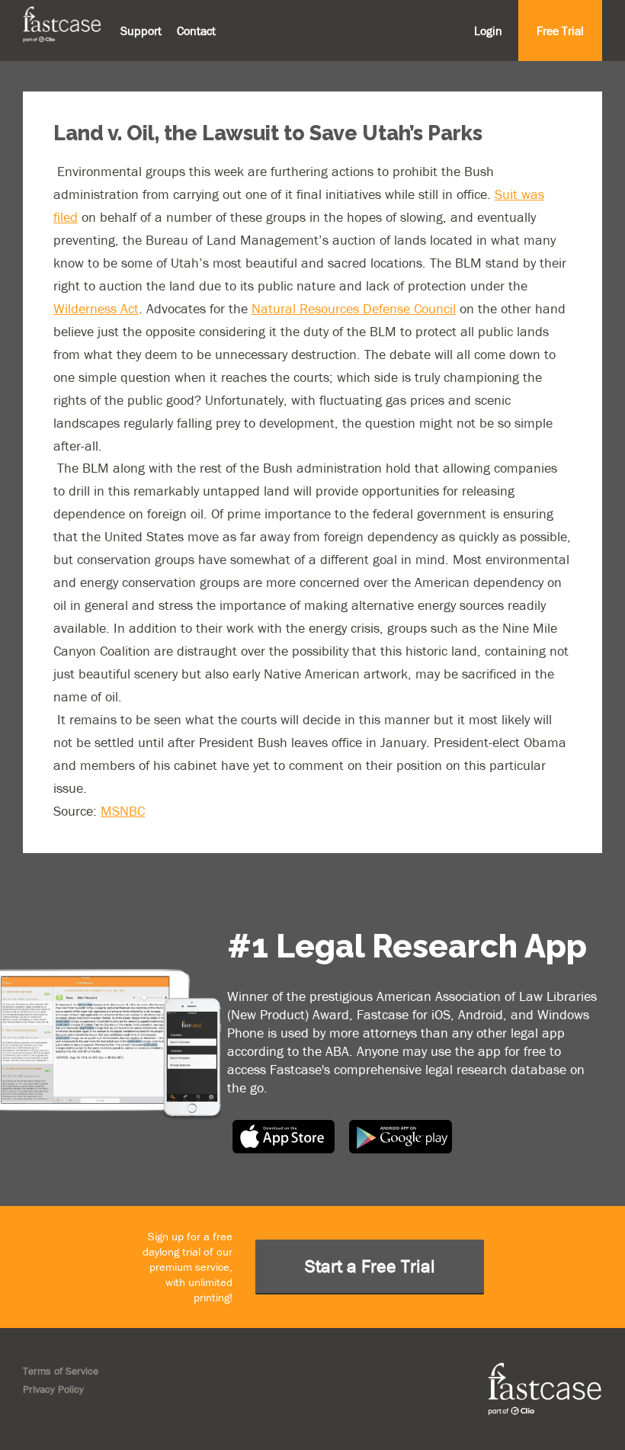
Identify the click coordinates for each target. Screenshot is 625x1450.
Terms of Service (60, 1371)
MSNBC (123, 811)
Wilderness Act (96, 308)
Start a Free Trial (370, 1266)
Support (141, 30)
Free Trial (560, 30)
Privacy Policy (53, 1389)
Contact (196, 30)
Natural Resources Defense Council (354, 308)
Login (488, 30)
